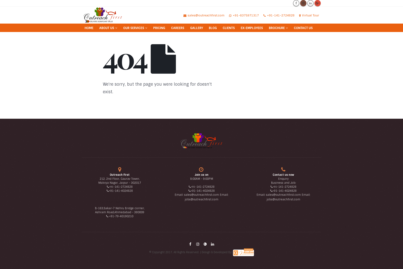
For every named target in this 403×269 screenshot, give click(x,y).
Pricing (159, 28)
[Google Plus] (317, 3)
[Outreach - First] (103, 15)
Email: (179, 195)
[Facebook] (296, 3)
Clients (229, 28)
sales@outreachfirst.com (201, 195)
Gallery (196, 28)
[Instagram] (303, 3)
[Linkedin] (212, 244)
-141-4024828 (123, 191)
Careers (177, 28)
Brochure (277, 28)
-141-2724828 (123, 187)
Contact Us (303, 28)
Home (89, 28)
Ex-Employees (252, 28)
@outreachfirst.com (204, 199)
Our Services (133, 28)
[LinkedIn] (310, 3)
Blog (213, 28)
